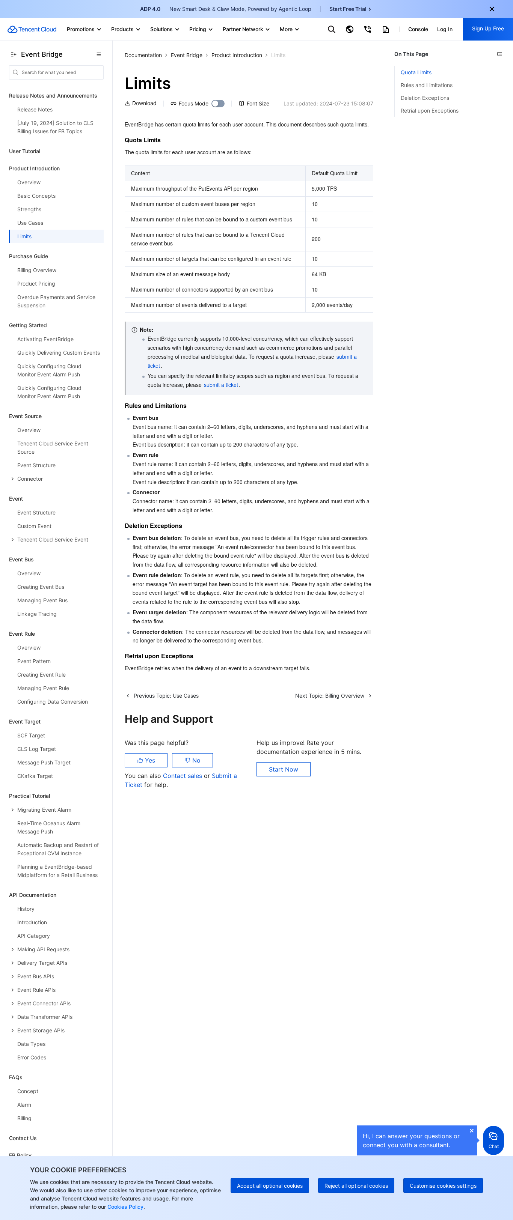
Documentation (143, 55)
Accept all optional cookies (270, 1185)
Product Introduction (236, 55)
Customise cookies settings (443, 1185)
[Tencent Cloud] (32, 29)
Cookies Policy (124, 1206)
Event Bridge (186, 55)
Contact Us (23, 1138)
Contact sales (183, 775)
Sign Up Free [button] (488, 28)
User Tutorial (24, 151)
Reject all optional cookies (356, 1185)
